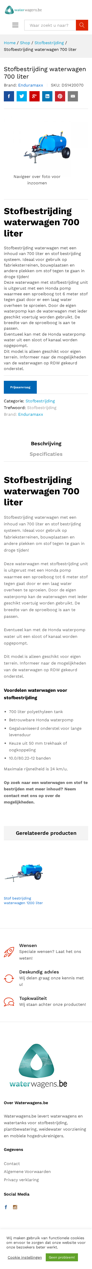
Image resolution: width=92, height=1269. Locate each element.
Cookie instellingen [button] (25, 1257)
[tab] (46, 446)
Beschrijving (46, 443)
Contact (12, 1163)
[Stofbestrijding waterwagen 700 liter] (9, 96)
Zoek (82, 25)
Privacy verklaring (21, 1179)
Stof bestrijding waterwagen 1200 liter (23, 900)
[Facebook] (5, 1207)
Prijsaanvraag (20, 387)
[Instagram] (15, 1207)
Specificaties (46, 454)
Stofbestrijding (40, 401)
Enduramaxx (30, 85)
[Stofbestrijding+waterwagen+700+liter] (22, 96)
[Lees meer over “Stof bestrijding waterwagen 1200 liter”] (18, 889)
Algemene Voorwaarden (27, 1171)
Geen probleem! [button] (62, 1257)
